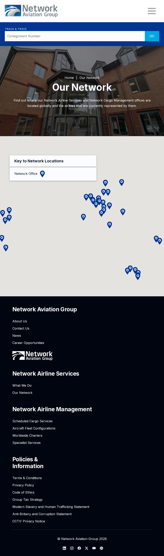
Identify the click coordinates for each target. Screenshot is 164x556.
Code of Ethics (23, 492)
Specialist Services (26, 443)
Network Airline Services (45, 373)
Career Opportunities (28, 343)
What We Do (22, 385)
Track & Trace (16, 28)
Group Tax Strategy (27, 500)
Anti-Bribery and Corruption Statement (42, 514)
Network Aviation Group (44, 309)
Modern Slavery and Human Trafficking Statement (50, 507)
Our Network (22, 393)
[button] (9, 211)
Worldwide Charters (27, 435)
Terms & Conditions (27, 478)
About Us (19, 321)
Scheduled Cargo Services (32, 421)
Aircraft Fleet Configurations (33, 428)
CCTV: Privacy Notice (28, 521)
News (16, 336)
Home (69, 78)
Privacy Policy (23, 485)
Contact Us (20, 328)
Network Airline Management (52, 409)
